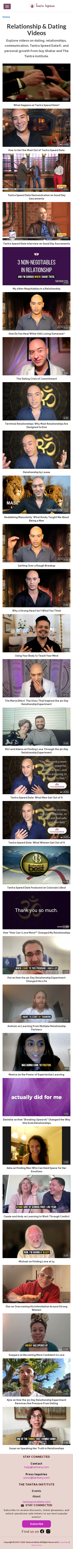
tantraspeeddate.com (36, 1501)
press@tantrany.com (37, 1477)
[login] (42, 1531)
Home (6, 17)
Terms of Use (36, 1545)
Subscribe (36, 1524)
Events (36, 1491)
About (36, 1496)
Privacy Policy (64, 1542)
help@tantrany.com (36, 1467)
